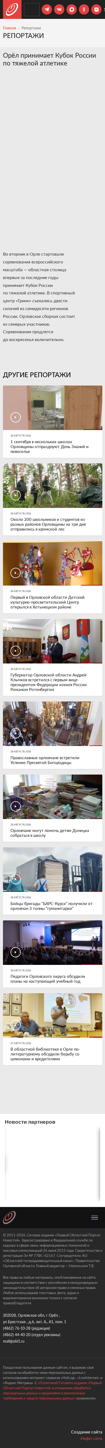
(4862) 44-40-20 (16, 1334)
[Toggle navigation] (94, 1217)
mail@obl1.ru (13, 1341)
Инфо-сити (91, 1438)
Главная (9, 28)
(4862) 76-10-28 (16, 1328)
